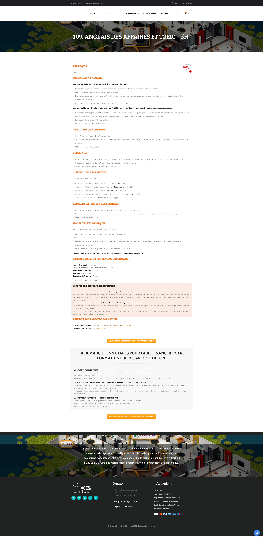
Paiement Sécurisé (161, 508)
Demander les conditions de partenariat (105, 325)
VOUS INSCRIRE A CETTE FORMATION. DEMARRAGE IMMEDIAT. (131, 341)
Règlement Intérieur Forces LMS (167, 497)
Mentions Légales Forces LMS (166, 501)
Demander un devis (99, 328)
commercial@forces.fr (129, 325)
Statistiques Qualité (162, 494)
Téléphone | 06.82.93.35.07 (122, 506)
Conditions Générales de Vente (166, 505)
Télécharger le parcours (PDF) (118, 183)
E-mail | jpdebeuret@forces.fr (124, 502)
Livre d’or (158, 490)
